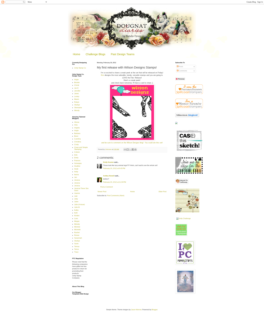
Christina (77, 142)
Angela (77, 128)
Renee (76, 235)
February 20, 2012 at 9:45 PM (114, 168)
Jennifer (77, 91)
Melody (77, 224)
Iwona (76, 175)
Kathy (76, 210)
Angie (76, 80)
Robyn (76, 102)
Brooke (77, 82)
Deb (75, 155)
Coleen (77, 152)
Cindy (76, 144)
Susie (76, 244)
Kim (102, 75)
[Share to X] (130, 149)
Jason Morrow (136, 310)
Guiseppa (78, 163)
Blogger (154, 310)
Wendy (76, 110)
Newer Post (102, 192)
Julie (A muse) (79, 204)
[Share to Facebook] (132, 149)
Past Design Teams (122, 54)
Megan (76, 221)
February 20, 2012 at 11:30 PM (114, 182)
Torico (76, 249)
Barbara (77, 133)
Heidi (76, 169)
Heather (77, 166)
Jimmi (76, 94)
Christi (76, 85)
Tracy (76, 252)
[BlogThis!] (127, 149)
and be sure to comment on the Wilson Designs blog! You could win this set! (132, 143)
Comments (182, 71)
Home (76, 54)
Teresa (76, 246)
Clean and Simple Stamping (81, 148)
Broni (76, 136)
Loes (76, 218)
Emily (76, 158)
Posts (180, 67)
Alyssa (76, 122)
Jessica (77, 180)
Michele (77, 227)
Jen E (76, 88)
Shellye (77, 105)
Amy (76, 125)
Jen (75, 177)
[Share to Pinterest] (135, 149)
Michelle (77, 230)
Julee (76, 202)
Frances (77, 161)
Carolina (77, 139)
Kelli (76, 213)
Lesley (76, 96)
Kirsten (76, 216)
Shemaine (78, 108)
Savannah (78, 238)
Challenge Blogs (95, 54)
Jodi (75, 196)
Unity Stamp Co (80, 68)
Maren (76, 99)
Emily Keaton (108, 162)
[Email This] (125, 149)
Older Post (162, 192)
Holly (76, 172)
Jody (76, 199)
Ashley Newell (108, 176)
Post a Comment (106, 187)
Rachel (77, 232)
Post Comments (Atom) (115, 196)
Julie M (77, 207)
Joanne (77, 193)
